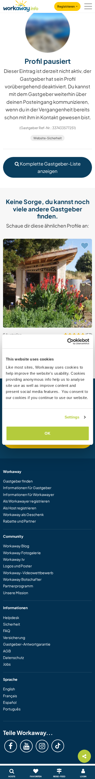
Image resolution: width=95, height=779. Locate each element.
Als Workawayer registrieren (26, 501)
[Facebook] (10, 746)
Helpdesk (11, 617)
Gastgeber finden (18, 481)
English (9, 689)
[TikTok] (57, 746)
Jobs (7, 664)
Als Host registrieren (19, 508)
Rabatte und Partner (19, 521)
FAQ (6, 630)
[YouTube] (26, 746)
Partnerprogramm (18, 586)
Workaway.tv (14, 559)
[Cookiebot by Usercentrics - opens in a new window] (67, 341)
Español (9, 702)
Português (12, 709)
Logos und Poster (17, 566)
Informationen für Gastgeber (27, 487)
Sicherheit (11, 624)
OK (47, 433)
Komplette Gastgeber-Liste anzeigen (50, 167)
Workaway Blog (16, 546)
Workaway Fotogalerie (22, 552)
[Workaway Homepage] (21, 5)
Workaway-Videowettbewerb (28, 572)
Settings (72, 417)
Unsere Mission (15, 592)
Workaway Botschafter (22, 579)
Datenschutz (13, 657)
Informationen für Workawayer (28, 494)
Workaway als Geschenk (23, 514)
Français (10, 695)
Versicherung (14, 637)
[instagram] (42, 746)
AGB (7, 651)
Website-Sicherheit (47, 138)
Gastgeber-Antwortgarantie (26, 644)
